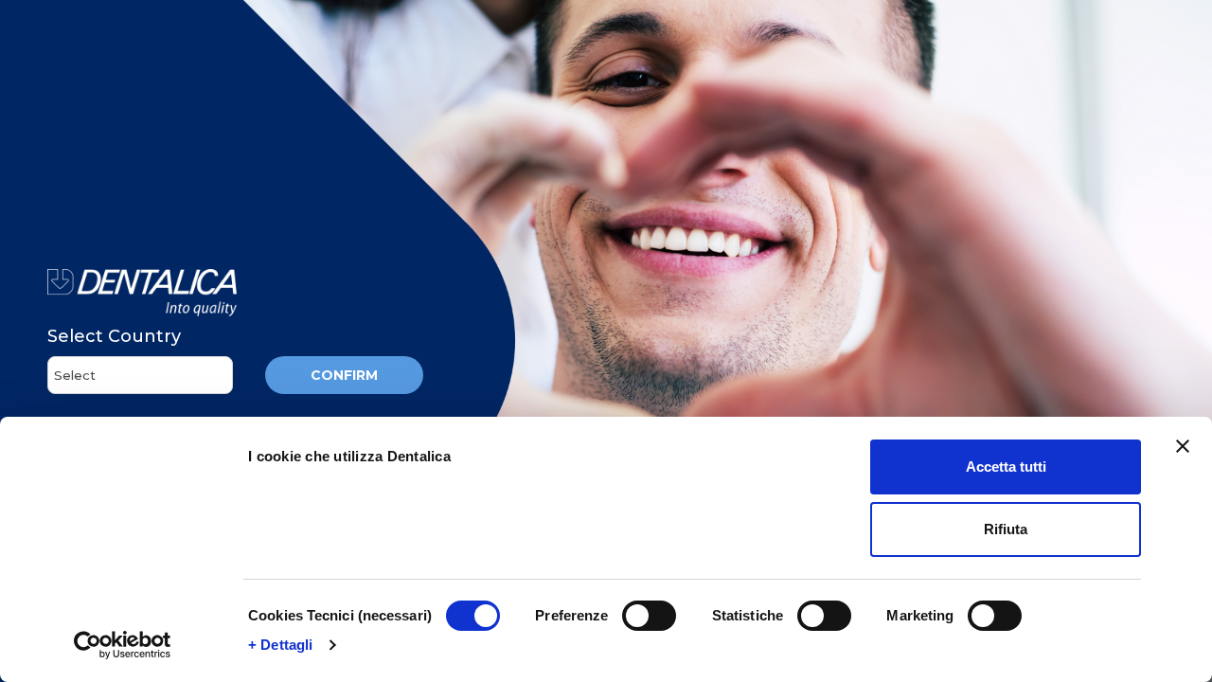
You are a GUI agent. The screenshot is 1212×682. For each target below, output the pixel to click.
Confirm (344, 375)
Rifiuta (1005, 529)
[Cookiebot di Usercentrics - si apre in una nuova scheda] (122, 645)
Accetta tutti (1006, 466)
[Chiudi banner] (1182, 446)
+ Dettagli (280, 645)
